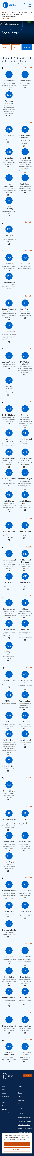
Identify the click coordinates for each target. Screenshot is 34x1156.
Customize (17, 1149)
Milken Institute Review (24, 1121)
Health (3, 1102)
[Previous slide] (1, 47)
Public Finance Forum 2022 (11, 24)
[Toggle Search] (24, 4)
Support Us (27, 1075)
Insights (20, 1086)
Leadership (21, 1100)
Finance (4, 1106)
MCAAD (20, 1113)
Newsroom (21, 1104)
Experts (4, 1093)
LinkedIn (9, 89)
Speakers (27, 47)
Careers (20, 1092)
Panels (16, 47)
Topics (3, 1086)
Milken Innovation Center (25, 1117)
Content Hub (5, 1096)
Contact (20, 1096)
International (5, 1112)
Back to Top (28, 67)
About (19, 1090)
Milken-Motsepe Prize (24, 1124)
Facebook (6, 115)
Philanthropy (5, 1109)
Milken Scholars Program (25, 1128)
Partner (20, 1108)
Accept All (17, 1144)
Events (3, 1089)
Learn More (6, 18)
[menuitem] (9, 1086)
